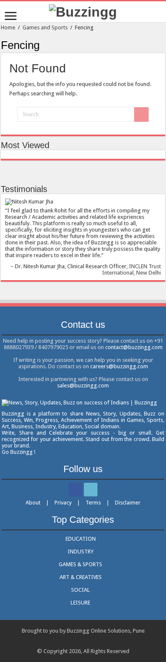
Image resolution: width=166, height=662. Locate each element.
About (33, 502)
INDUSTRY (81, 551)
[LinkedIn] (90, 489)
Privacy (63, 502)
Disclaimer (127, 502)
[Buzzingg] (83, 11)
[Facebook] (75, 489)
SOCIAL (80, 590)
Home (8, 27)
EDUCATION (81, 539)
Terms (93, 502)
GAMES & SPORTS (80, 564)
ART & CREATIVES (81, 577)
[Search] (141, 114)
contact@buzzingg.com (134, 347)
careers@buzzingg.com (119, 366)
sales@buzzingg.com (83, 385)
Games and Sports (45, 27)
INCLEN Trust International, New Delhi (131, 269)
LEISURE (80, 602)
